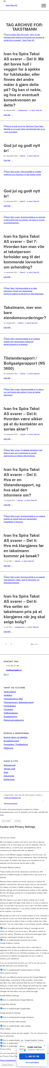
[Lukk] (44, 1045)
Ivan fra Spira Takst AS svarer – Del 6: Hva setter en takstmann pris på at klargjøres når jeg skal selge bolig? (24, 608)
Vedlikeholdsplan (11, 713)
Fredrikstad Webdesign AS (12, 798)
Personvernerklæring (8, 1060)
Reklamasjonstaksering (14, 720)
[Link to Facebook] (43, 801)
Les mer (7, 114)
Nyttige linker (9, 779)
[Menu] (42, 5)
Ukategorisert (23, 110)
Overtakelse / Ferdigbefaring (16, 744)
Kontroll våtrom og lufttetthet (15, 737)
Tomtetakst (8, 709)
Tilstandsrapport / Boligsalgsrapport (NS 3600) (24, 363)
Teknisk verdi (9, 768)
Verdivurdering (10, 691)
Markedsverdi (9, 765)
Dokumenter (9, 775)
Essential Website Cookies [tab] (10, 867)
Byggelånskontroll (11, 740)
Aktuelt (22, 156)
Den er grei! (6, 821)
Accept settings (7, 1065)
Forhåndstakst (10, 705)
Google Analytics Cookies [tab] (10, 943)
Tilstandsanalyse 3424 (13, 698)
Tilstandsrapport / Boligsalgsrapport (19, 702)
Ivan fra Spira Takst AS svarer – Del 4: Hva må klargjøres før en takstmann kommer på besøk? (24, 545)
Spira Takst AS (36, 110)
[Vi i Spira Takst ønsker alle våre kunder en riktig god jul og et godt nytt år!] (24, 132)
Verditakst (8, 695)
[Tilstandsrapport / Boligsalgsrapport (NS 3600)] (24, 344)
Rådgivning (8, 747)
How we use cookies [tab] (8, 837)
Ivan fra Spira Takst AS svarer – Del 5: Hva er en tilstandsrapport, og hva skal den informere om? (22, 482)
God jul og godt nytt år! (22, 147)
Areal (6, 772)
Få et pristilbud (32, 1062)
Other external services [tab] (9, 973)
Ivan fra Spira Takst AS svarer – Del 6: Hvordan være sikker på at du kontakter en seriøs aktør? (23, 419)
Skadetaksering (10, 716)
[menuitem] (10, 803)
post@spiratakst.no (14, 670)
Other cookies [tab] (5, 1028)
